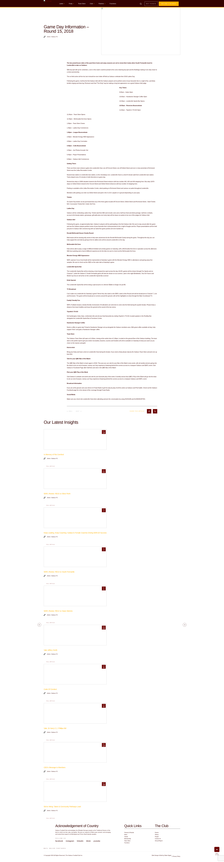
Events (156, 832)
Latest (61, 3)
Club (91, 3)
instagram (70, 841)
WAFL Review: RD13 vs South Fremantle (59, 572)
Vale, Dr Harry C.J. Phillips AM (55, 728)
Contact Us (158, 838)
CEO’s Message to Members (54, 767)
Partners (101, 3)
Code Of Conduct (50, 689)
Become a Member (168, 3)
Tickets (126, 836)
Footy (70, 3)
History (157, 834)
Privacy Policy (176, 856)
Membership (127, 838)
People (157, 836)
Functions (113, 3)
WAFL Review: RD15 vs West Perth (57, 494)
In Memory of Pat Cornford (54, 454)
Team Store (81, 3)
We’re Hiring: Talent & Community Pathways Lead (62, 807)
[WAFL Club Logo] (48, 4)
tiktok (88, 841)
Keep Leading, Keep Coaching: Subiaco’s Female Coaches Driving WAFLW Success (75, 533)
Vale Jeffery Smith (50, 650)
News (125, 834)
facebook (59, 841)
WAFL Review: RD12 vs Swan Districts (58, 611)
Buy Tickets (151, 3)
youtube (96, 841)
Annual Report (158, 840)
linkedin (80, 841)
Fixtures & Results (129, 832)
